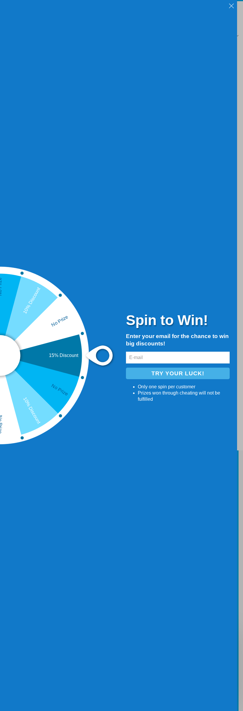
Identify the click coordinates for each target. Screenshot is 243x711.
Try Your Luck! (177, 373)
